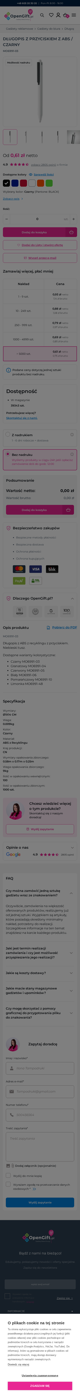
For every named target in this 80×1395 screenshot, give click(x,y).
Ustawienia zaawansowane (40, 1375)
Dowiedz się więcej (18, 1364)
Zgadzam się (40, 1385)
